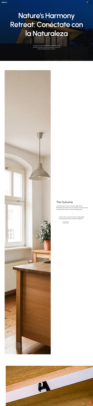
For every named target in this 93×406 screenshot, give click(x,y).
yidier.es (4, 2)
